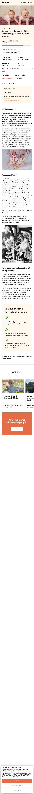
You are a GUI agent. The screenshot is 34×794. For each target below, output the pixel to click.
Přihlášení (23, 2)
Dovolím (17, 780)
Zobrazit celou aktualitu (11, 100)
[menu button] (31, 2)
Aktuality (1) (10, 69)
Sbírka (3, 69)
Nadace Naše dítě (7, 78)
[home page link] (5, 2)
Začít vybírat (17, 428)
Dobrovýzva (25, 69)
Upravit (16, 790)
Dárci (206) (17, 69)
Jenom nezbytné (17, 785)
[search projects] (28, 2)
